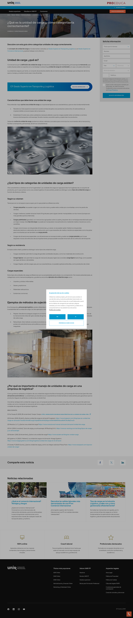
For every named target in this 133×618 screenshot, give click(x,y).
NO (57, 316)
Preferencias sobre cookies (66, 323)
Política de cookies (55, 310)
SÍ (75, 316)
